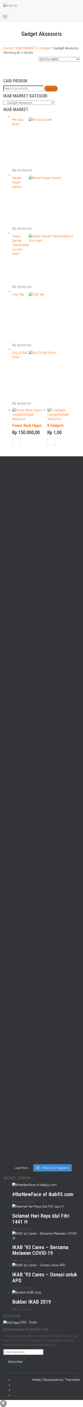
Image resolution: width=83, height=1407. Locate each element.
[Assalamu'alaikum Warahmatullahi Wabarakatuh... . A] (61, 656)
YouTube (15, 1396)
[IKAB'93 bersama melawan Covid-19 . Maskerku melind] (22, 492)
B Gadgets (55, 425)
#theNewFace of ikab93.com (42, 1194)
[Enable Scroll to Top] (3, 1403)
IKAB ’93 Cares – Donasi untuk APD (44, 1277)
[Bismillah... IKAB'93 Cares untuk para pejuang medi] (61, 943)
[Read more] (16, 441)
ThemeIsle (72, 1379)
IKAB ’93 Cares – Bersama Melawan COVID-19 (40, 1250)
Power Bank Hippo (27, 425)
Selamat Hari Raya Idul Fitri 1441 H (40, 1219)
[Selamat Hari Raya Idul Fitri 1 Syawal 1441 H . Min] (22, 577)
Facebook (15, 1381)
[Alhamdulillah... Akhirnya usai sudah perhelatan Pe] (61, 1044)
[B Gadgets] (56, 410)
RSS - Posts (28, 1322)
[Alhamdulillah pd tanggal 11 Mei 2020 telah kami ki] (61, 831)
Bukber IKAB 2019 (31, 1302)
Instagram (15, 1391)
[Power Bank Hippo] (27, 410)
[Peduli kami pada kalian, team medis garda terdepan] (22, 934)
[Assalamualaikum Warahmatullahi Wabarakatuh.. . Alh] (22, 837)
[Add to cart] (51, 441)
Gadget (17, 414)
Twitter (15, 1386)
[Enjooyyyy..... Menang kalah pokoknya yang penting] (22, 1131)
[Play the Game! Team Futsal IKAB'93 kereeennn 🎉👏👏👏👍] (61, 1125)
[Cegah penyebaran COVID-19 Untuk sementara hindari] (22, 1042)
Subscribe (15, 1361)
